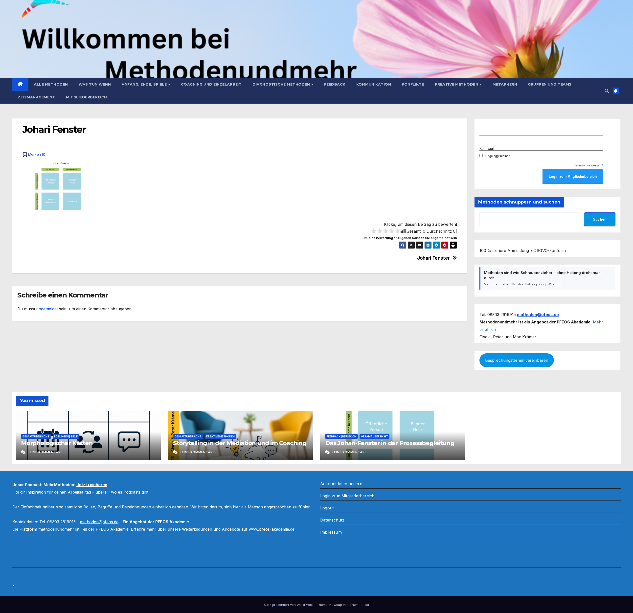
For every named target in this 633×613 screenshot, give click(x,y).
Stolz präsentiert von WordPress (289, 605)
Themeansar (359, 605)
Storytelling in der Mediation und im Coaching (239, 443)
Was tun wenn (95, 84)
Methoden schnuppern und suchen (519, 202)
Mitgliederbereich (86, 97)
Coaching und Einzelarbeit (211, 84)
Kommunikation (373, 84)
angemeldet (47, 308)
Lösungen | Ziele (66, 436)
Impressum (331, 532)
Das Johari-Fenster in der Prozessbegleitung (389, 443)
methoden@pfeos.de (99, 521)
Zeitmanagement (36, 97)
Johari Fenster (433, 258)
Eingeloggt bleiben (497, 156)
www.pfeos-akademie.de (271, 529)
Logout (327, 507)
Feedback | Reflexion (341, 436)
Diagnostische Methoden (281, 84)
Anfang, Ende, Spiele (145, 84)
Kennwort (486, 148)
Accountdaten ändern (341, 483)
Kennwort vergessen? (588, 165)
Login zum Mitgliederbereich (347, 495)
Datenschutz (332, 520)
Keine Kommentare (45, 452)
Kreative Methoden (457, 84)
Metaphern (505, 84)
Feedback (334, 84)
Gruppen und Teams (550, 84)
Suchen (600, 219)
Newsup (335, 605)
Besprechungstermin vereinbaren (516, 360)
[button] (607, 90)
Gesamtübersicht (36, 436)
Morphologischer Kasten (57, 443)
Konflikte (413, 84)
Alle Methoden (51, 84)
